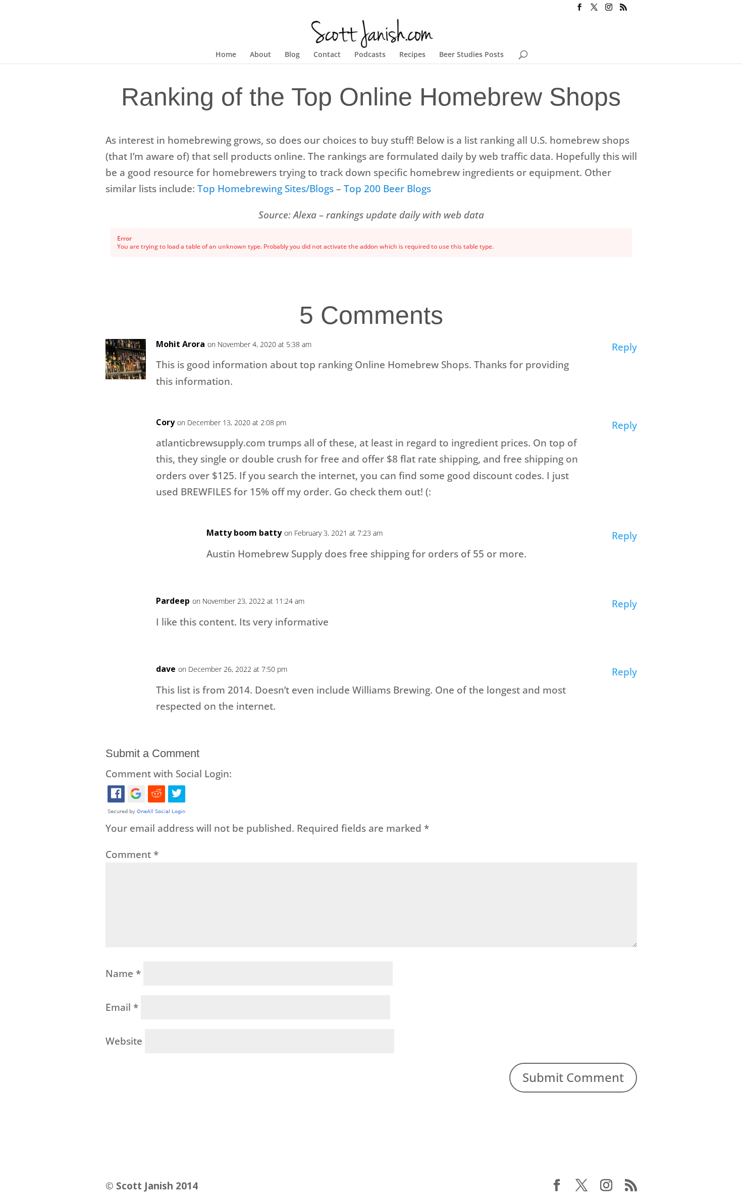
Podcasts (370, 55)
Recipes (412, 55)
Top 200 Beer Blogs (389, 188)
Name (123, 973)
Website (123, 1041)
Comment (131, 854)
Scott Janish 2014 (157, 1185)
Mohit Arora (180, 344)
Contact (327, 55)
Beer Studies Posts (471, 55)
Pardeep (173, 600)
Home (226, 55)
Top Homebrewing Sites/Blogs (265, 188)
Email (121, 1007)
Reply (624, 347)
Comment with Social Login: (168, 773)
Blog (292, 55)
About (260, 55)
